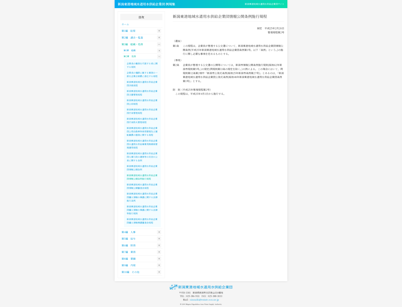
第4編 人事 (129, 232)
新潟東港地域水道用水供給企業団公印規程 (142, 102)
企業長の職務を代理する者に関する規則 (142, 65)
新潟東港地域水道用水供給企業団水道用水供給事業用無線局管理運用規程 (142, 144)
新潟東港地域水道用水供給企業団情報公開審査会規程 (142, 186)
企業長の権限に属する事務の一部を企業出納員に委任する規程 (142, 74)
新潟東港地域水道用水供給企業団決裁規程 (142, 83)
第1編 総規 (128, 31)
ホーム (125, 24)
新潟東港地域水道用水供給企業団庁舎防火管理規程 (142, 120)
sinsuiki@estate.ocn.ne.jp (204, 299)
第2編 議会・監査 (132, 37)
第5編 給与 (129, 238)
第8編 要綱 (129, 258)
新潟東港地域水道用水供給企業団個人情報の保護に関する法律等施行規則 (142, 210)
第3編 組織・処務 (132, 44)
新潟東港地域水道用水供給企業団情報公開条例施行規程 (142, 177)
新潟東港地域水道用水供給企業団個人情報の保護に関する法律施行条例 (142, 197)
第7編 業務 (129, 252)
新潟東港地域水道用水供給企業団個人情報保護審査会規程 (142, 221)
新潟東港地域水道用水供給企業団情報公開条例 (142, 167)
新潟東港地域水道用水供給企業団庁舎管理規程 (142, 111)
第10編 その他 (130, 272)
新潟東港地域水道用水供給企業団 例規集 (146, 4)
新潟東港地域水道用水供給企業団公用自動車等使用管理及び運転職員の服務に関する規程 (142, 131)
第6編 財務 (129, 245)
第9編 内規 (129, 265)
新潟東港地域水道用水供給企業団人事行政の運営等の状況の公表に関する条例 (142, 157)
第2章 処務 (130, 56)
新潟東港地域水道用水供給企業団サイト (264, 3)
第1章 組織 (130, 50)
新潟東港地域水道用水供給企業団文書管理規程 (142, 92)
